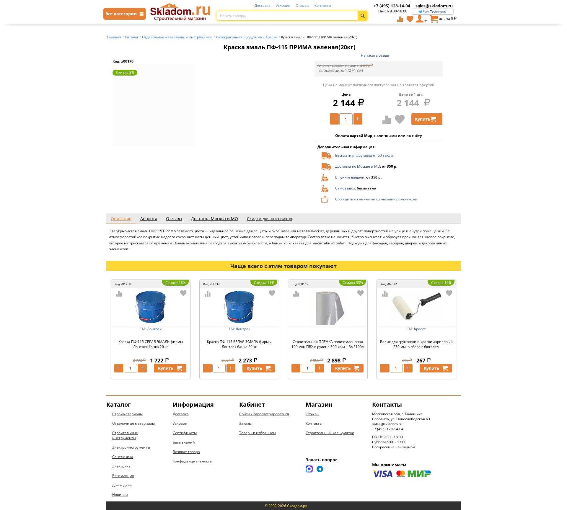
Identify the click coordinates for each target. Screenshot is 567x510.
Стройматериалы (127, 413)
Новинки (120, 494)
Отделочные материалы (133, 423)
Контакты (323, 5)
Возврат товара (186, 451)
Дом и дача (122, 485)
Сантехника (122, 456)
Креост (420, 328)
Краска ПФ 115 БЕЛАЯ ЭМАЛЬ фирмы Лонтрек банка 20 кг (239, 344)
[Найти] (362, 16)
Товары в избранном (257, 432)
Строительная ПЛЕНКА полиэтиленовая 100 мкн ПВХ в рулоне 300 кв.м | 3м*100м (327, 344)
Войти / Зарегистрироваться (264, 413)
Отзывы (302, 5)
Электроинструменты (131, 447)
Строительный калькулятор (330, 432)
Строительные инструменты (125, 435)
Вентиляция (123, 475)
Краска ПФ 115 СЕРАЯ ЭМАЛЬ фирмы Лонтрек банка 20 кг (150, 344)
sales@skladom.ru (434, 6)
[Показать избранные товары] (410, 19)
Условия (283, 5)
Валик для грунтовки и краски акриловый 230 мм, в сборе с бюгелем (416, 344)
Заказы (245, 423)
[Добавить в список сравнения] (386, 119)
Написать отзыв (375, 55)
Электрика (121, 466)
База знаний (184, 442)
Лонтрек (154, 328)
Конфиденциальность (192, 461)
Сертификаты (185, 432)
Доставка (263, 5)
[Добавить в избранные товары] (400, 119)
